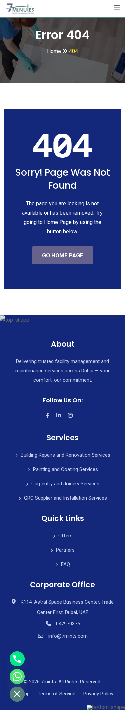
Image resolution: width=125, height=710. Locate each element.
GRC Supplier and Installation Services (65, 498)
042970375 (68, 624)
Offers (65, 536)
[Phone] (17, 658)
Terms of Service (56, 694)
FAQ (65, 564)
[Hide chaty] (17, 694)
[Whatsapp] (17, 676)
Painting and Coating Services (65, 469)
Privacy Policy (98, 694)
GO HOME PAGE (62, 255)
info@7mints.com (68, 636)
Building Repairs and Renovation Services (65, 455)
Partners (65, 550)
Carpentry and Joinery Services (65, 484)
